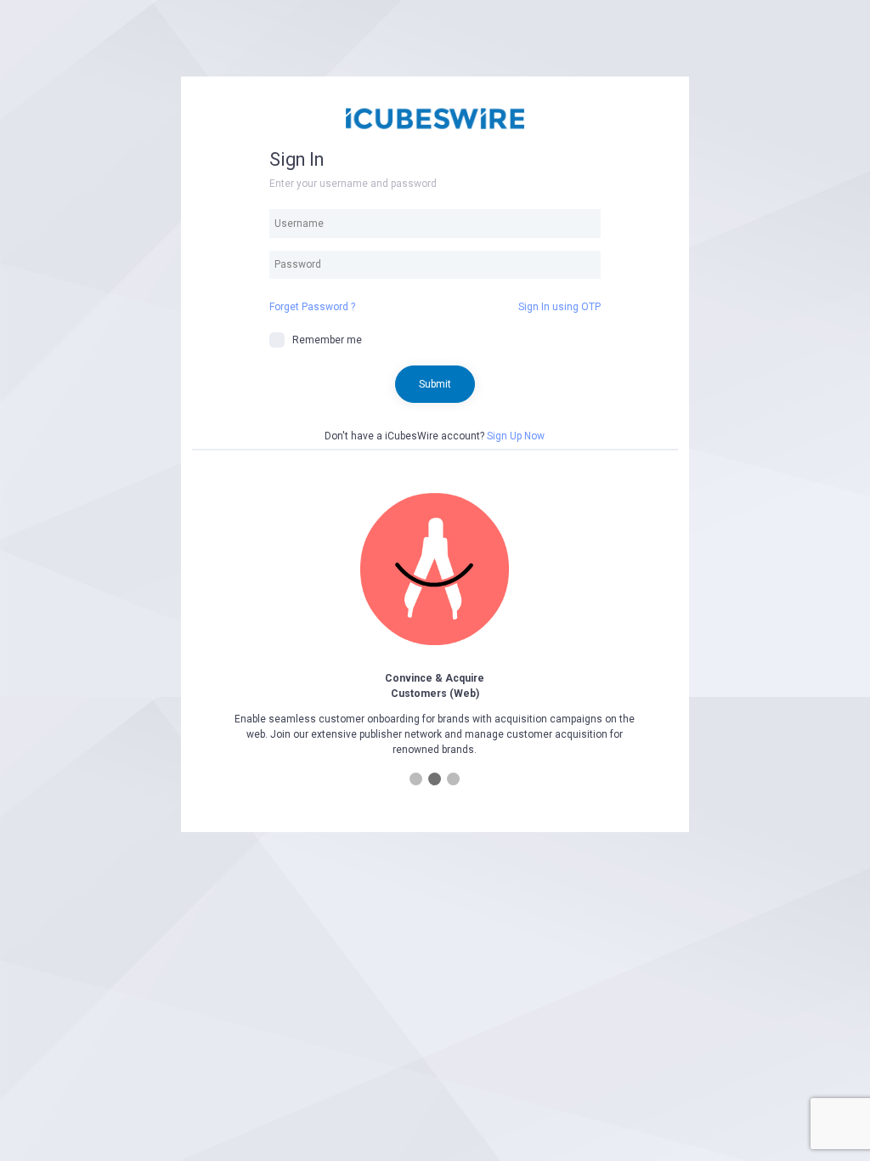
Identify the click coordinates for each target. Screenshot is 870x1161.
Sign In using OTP (559, 307)
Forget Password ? (312, 307)
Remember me (327, 340)
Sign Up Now (516, 436)
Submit (435, 384)
